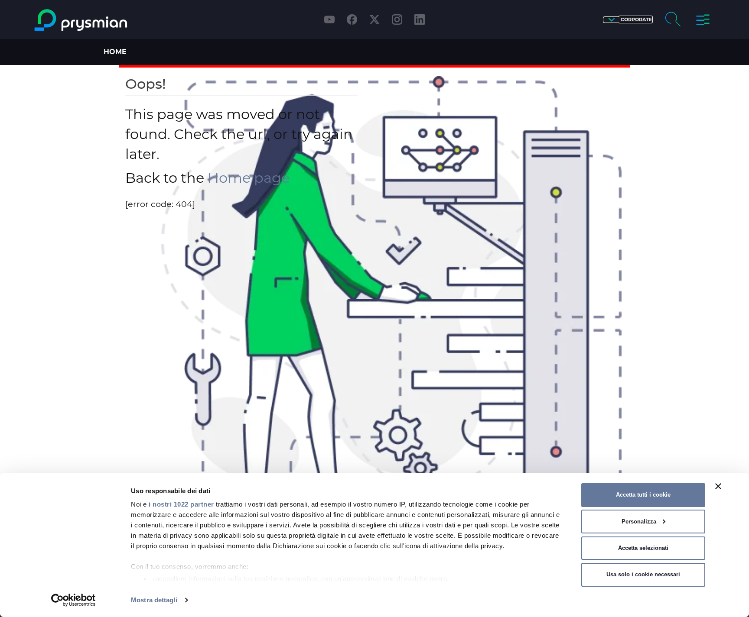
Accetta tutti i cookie (643, 494)
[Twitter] (374, 19)
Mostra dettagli (154, 600)
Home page (249, 177)
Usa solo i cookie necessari (643, 574)
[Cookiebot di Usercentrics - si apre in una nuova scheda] (73, 600)
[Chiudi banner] (718, 486)
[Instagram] (397, 19)
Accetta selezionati (643, 548)
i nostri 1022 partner (181, 504)
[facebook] (352, 19)
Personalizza (639, 521)
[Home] (116, 20)
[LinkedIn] (419, 19)
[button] (628, 19)
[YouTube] (329, 19)
